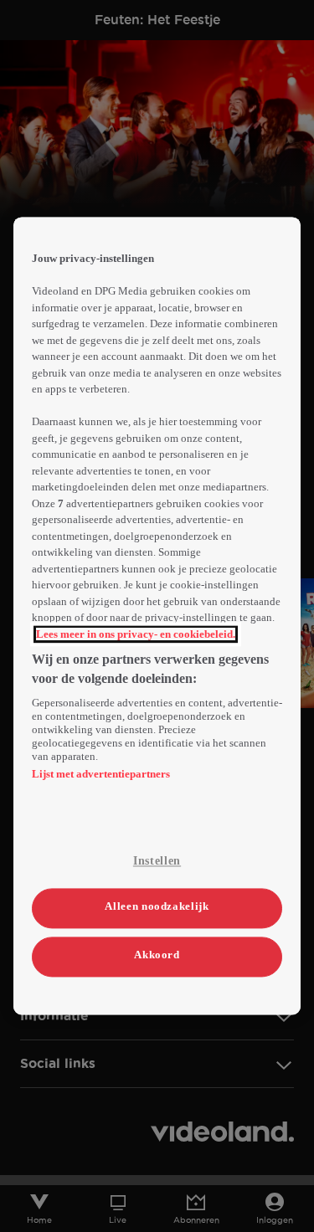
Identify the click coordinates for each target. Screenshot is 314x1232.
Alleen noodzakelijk (156, 906)
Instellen (157, 861)
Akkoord (157, 954)
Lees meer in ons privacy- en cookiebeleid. (135, 634)
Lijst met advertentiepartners (101, 774)
